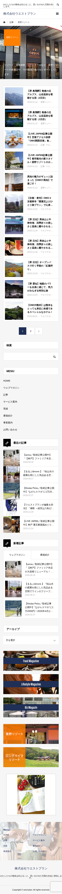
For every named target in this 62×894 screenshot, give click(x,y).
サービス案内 (10, 401)
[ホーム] (4, 22)
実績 (5, 408)
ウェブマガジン (17, 554)
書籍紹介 (8, 415)
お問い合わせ (10, 429)
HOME (6, 380)
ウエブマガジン (11, 387)
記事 (5, 394)
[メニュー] (57, 14)
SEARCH (57, 4)
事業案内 (8, 422)
